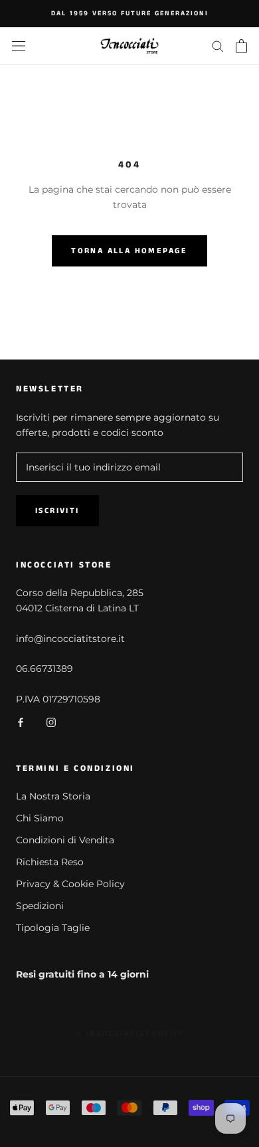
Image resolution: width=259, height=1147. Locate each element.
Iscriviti (57, 510)
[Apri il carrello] (241, 45)
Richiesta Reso (50, 862)
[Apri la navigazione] (18, 46)
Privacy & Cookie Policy (70, 884)
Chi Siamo (40, 818)
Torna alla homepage (129, 251)
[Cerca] (218, 45)
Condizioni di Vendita (65, 840)
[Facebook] (20, 722)
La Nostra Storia (53, 796)
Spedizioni (40, 906)
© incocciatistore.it (129, 1033)
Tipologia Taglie (53, 928)
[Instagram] (51, 722)
